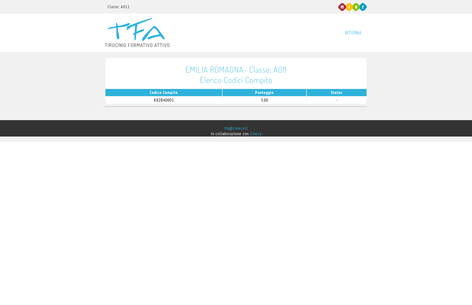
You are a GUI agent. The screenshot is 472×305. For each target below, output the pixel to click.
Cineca (255, 133)
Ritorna (353, 32)
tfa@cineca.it (236, 128)
